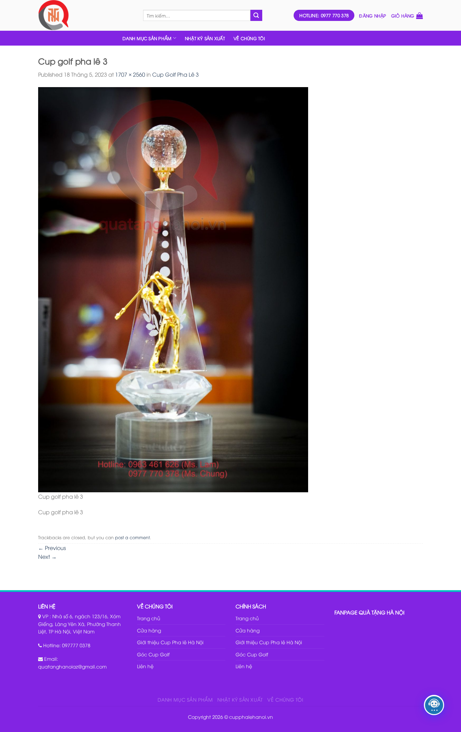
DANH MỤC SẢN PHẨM (147, 38)
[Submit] (256, 15)
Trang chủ (148, 618)
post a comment (132, 537)
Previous (52, 547)
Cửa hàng (149, 630)
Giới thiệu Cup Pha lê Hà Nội (170, 642)
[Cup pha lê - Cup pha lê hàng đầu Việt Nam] (85, 15)
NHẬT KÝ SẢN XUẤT (205, 38)
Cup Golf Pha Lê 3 (175, 74)
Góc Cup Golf (153, 654)
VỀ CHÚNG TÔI (249, 38)
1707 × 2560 (130, 74)
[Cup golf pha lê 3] (173, 288)
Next (47, 556)
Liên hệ (145, 666)
